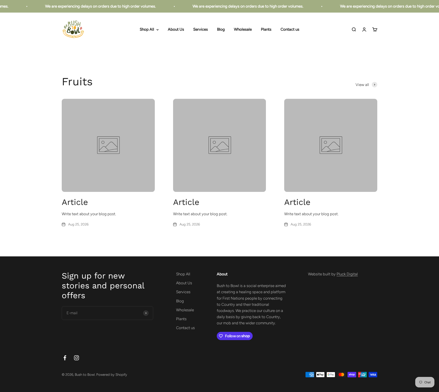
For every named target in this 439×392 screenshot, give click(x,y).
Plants (266, 29)
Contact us (290, 29)
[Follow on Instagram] (76, 358)
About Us (176, 29)
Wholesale (243, 29)
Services (200, 29)
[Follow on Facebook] (65, 358)
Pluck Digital (347, 274)
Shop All (147, 29)
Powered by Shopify (111, 375)
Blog (221, 29)
